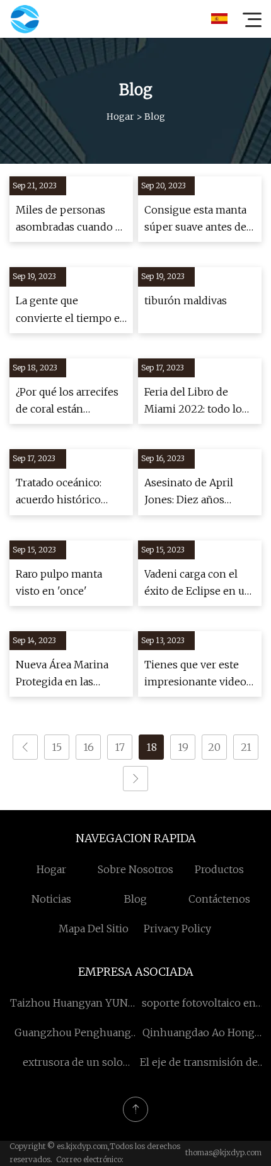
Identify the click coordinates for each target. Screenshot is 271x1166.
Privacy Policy (177, 928)
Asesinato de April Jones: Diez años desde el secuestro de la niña (196, 492)
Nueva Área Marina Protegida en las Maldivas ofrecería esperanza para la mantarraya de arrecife (70, 674)
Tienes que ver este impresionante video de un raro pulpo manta (195, 674)
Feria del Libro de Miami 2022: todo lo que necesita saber (193, 402)
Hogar (120, 116)
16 (88, 747)
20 (214, 747)
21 (246, 747)
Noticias (51, 899)
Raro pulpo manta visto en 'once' (59, 582)
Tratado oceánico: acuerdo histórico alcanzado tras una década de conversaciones (61, 492)
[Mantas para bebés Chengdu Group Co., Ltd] (24, 19)
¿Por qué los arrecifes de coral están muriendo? (67, 402)
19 (183, 747)
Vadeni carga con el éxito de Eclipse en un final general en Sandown (197, 584)
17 (120, 747)
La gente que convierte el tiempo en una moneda (71, 310)
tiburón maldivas (185, 300)
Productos (219, 869)
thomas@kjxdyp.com (223, 1152)
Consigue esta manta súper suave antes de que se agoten (195, 219)
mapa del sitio (94, 928)
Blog (135, 899)
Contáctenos (219, 899)
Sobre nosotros (135, 869)
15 (57, 747)
